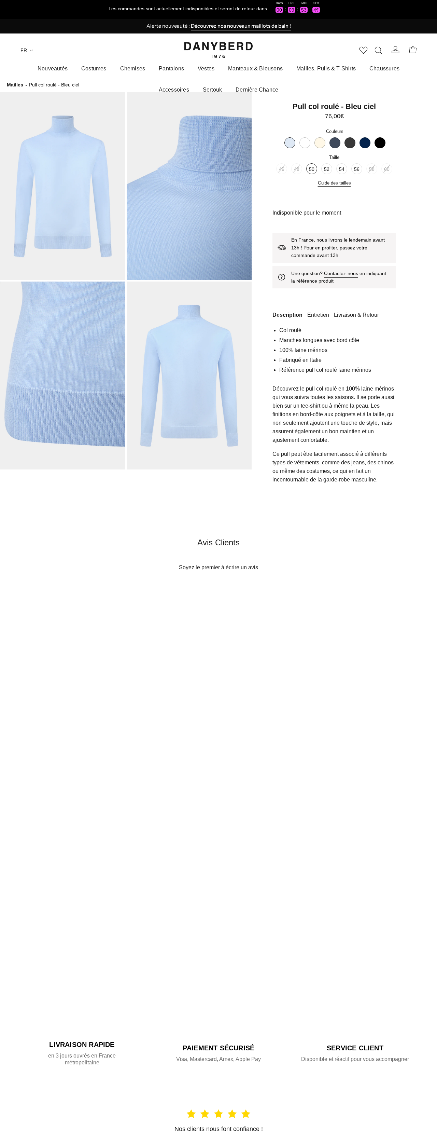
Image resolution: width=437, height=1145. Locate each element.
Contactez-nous (341, 273)
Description (287, 315)
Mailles (15, 84)
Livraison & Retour (356, 315)
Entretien (318, 315)
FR (23, 50)
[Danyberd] (218, 50)
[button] (378, 50)
